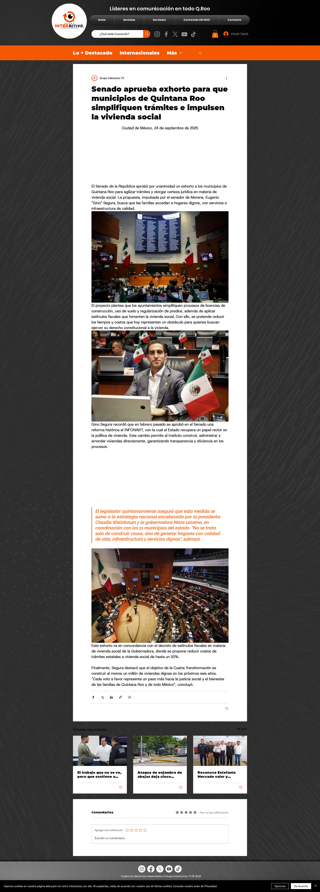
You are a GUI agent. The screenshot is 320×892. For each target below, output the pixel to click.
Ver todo (242, 728)
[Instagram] (157, 34)
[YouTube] (184, 34)
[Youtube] (169, 869)
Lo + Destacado (92, 53)
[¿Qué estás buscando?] (146, 34)
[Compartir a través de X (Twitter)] (102, 697)
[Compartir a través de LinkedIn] (111, 697)
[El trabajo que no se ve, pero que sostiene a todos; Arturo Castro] (100, 751)
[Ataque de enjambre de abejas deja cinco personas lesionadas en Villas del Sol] (160, 751)
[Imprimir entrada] (129, 697)
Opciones (280, 886)
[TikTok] (193, 34)
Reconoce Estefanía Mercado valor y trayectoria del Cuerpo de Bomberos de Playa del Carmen (219, 775)
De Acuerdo (301, 886)
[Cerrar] (315, 886)
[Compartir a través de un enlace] (120, 697)
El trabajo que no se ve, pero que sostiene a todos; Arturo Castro (99, 775)
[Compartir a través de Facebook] (93, 697)
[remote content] (160, 157)
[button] (215, 34)
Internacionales (140, 53)
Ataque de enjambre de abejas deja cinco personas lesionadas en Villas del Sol (160, 775)
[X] (175, 34)
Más (172, 53)
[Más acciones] (226, 78)
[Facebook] (166, 34)
